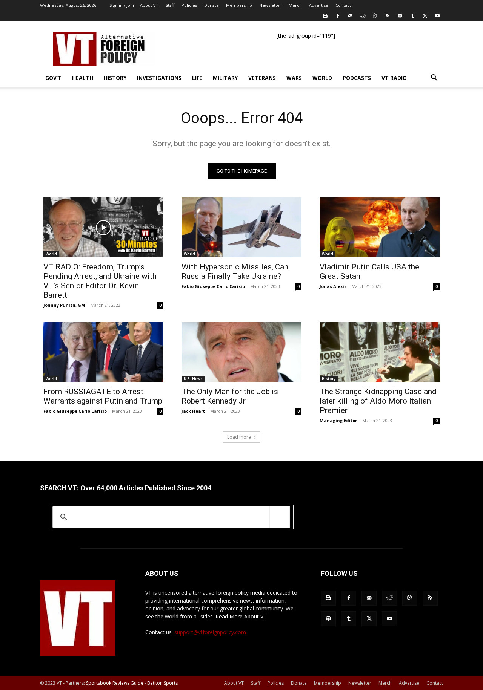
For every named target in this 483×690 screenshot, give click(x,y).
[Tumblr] (412, 16)
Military (225, 77)
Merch (295, 5)
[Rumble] (375, 16)
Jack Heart (193, 411)
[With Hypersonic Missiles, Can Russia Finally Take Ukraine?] (241, 227)
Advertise (318, 5)
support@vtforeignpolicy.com (210, 632)
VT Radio (394, 77)
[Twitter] (425, 16)
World (322, 77)
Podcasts (357, 77)
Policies (189, 5)
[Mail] (350, 16)
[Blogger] (325, 16)
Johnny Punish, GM (64, 305)
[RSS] (387, 16)
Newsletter (270, 5)
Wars (294, 77)
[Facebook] (337, 16)
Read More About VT (241, 616)
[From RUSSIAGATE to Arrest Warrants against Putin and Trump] (103, 352)
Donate (211, 5)
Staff (170, 5)
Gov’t (53, 77)
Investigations (159, 77)
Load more (239, 437)
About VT (149, 5)
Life (197, 77)
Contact (343, 5)
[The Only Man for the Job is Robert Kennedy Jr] (241, 352)
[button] (434, 78)
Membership (239, 5)
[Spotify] (400, 16)
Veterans (262, 77)
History (115, 77)
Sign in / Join (121, 5)
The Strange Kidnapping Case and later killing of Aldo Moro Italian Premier (378, 401)
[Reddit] (362, 16)
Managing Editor (338, 420)
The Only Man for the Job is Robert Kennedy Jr (230, 396)
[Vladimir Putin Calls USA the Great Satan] (380, 227)
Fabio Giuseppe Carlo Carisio (213, 286)
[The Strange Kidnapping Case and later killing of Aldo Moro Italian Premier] (380, 352)
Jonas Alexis (333, 286)
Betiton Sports (162, 683)
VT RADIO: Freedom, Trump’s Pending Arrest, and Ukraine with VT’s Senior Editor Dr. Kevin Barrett (100, 281)
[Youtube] (437, 16)
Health (82, 77)
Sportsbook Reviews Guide (114, 683)
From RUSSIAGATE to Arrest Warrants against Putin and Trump (102, 396)
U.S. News (193, 378)
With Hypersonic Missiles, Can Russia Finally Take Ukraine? (235, 271)
